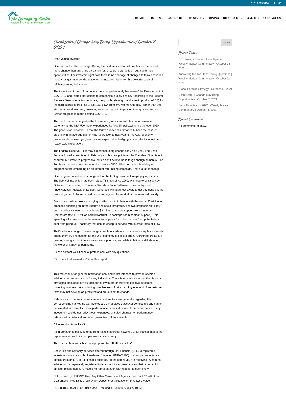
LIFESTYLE (194, 18)
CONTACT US (272, 18)
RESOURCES (231, 18)
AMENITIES (175, 18)
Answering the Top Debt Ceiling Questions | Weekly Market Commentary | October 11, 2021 (205, 79)
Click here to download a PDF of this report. (81, 259)
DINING (214, 18)
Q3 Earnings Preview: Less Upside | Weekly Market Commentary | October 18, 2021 (204, 64)
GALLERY (253, 18)
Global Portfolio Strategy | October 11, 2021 (205, 89)
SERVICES (154, 18)
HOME (139, 18)
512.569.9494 (261, 3)
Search (227, 42)
